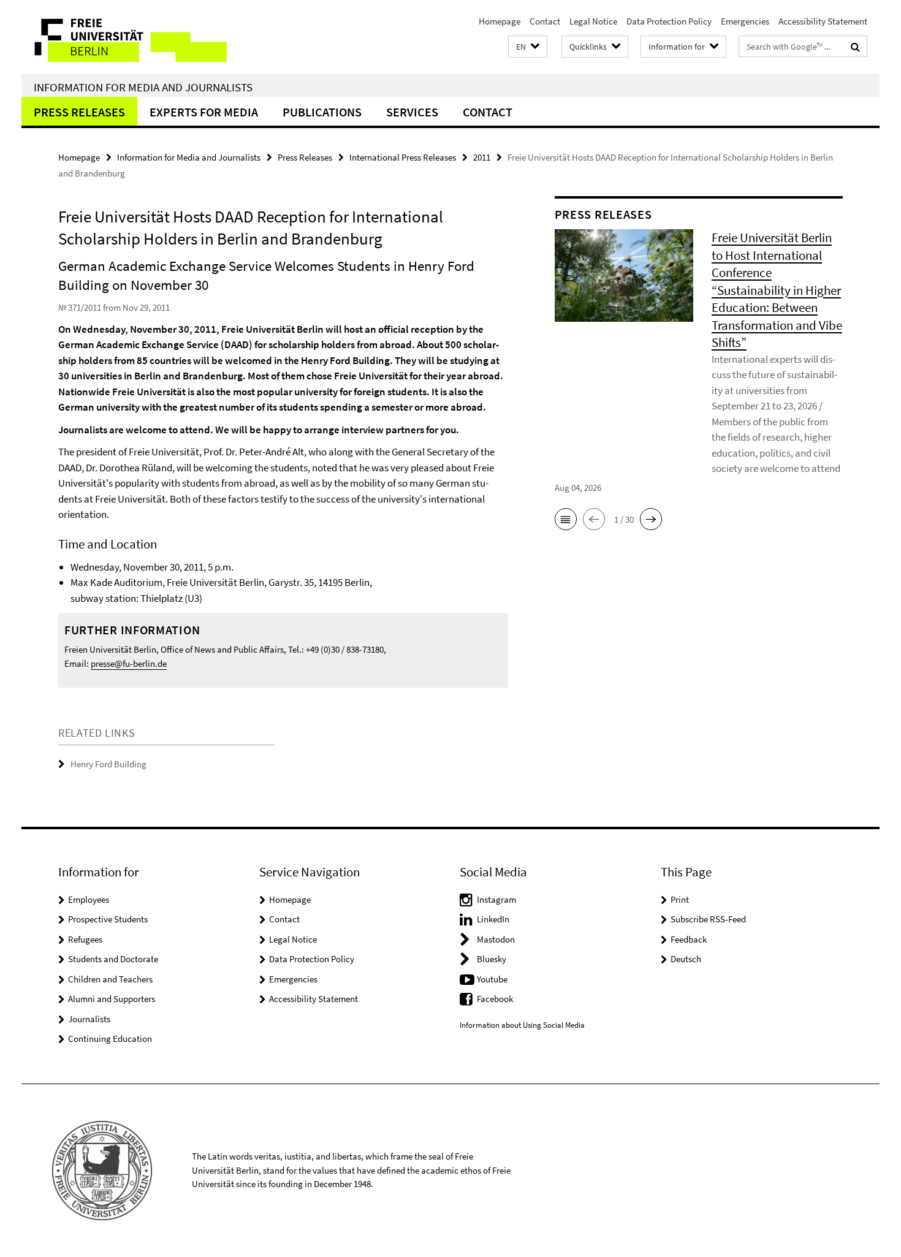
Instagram (496, 899)
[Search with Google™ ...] (855, 46)
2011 (481, 157)
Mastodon (496, 939)
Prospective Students (108, 919)
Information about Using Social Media (522, 1025)
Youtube (492, 979)
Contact (545, 21)
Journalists (89, 1019)
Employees (88, 899)
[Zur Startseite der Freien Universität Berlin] (124, 37)
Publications (322, 112)
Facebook (495, 998)
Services (412, 112)
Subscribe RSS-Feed (708, 919)
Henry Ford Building (108, 764)
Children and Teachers (110, 979)
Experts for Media (204, 112)
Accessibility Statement (822, 21)
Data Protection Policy (669, 21)
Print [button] (680, 899)
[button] (527, 47)
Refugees (85, 939)
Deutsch (686, 959)
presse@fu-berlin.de (129, 663)
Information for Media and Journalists (143, 87)
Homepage (499, 21)
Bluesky (491, 959)
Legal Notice (593, 21)
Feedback (689, 939)
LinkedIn (493, 919)
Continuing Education (110, 1038)
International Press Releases (402, 157)
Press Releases (79, 112)
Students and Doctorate (113, 959)
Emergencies (745, 21)
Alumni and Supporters (111, 998)
